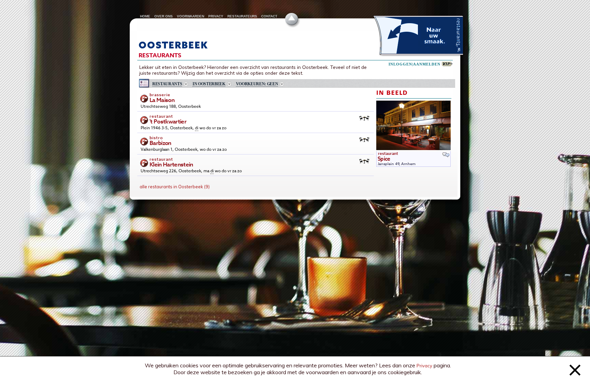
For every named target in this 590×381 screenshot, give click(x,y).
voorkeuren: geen (257, 84)
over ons (163, 16)
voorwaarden (190, 16)
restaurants (167, 84)
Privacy (424, 365)
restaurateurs (242, 16)
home (145, 16)
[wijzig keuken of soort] (186, 84)
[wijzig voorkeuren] (282, 84)
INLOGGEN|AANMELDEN (414, 64)
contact (269, 16)
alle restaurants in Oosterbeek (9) (175, 186)
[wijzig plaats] (229, 84)
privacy (215, 16)
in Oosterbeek (209, 84)
